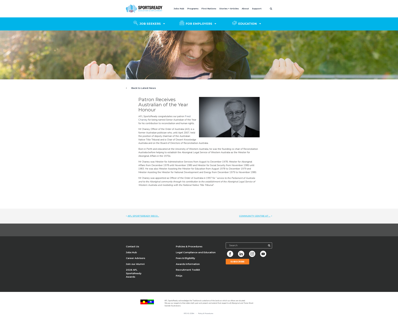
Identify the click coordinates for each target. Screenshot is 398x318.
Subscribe (237, 261)
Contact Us (132, 246)
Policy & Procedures (205, 313)
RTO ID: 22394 (189, 313)
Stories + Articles (229, 8)
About (245, 8)
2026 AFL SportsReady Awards (133, 273)
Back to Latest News (143, 88)
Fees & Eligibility (185, 258)
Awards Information (188, 264)
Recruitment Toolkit (188, 269)
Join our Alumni (135, 264)
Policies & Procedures (189, 246)
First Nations (208, 8)
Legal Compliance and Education (196, 252)
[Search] (269, 245)
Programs (193, 8)
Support (256, 8)
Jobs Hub (179, 8)
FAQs (179, 275)
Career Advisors (135, 258)
